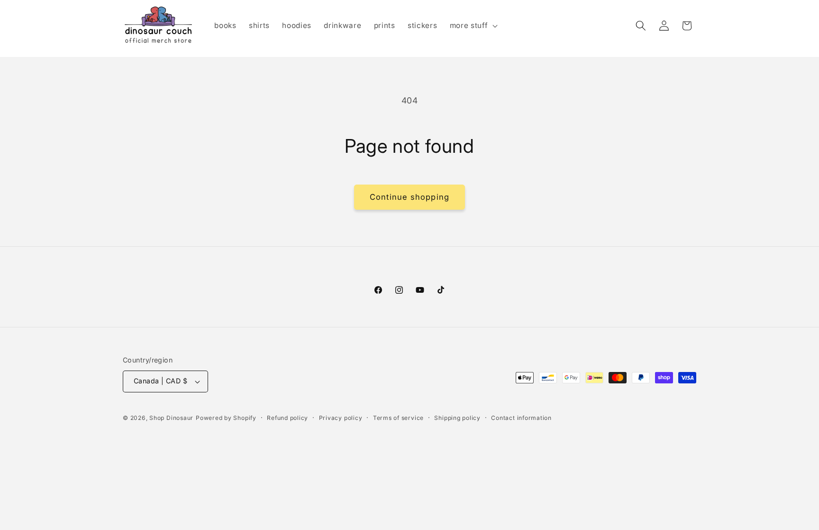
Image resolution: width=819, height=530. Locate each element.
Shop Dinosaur (171, 417)
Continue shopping (409, 197)
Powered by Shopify (226, 417)
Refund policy (287, 417)
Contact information (521, 417)
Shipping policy (457, 417)
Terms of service (398, 417)
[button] (473, 26)
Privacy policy (341, 417)
